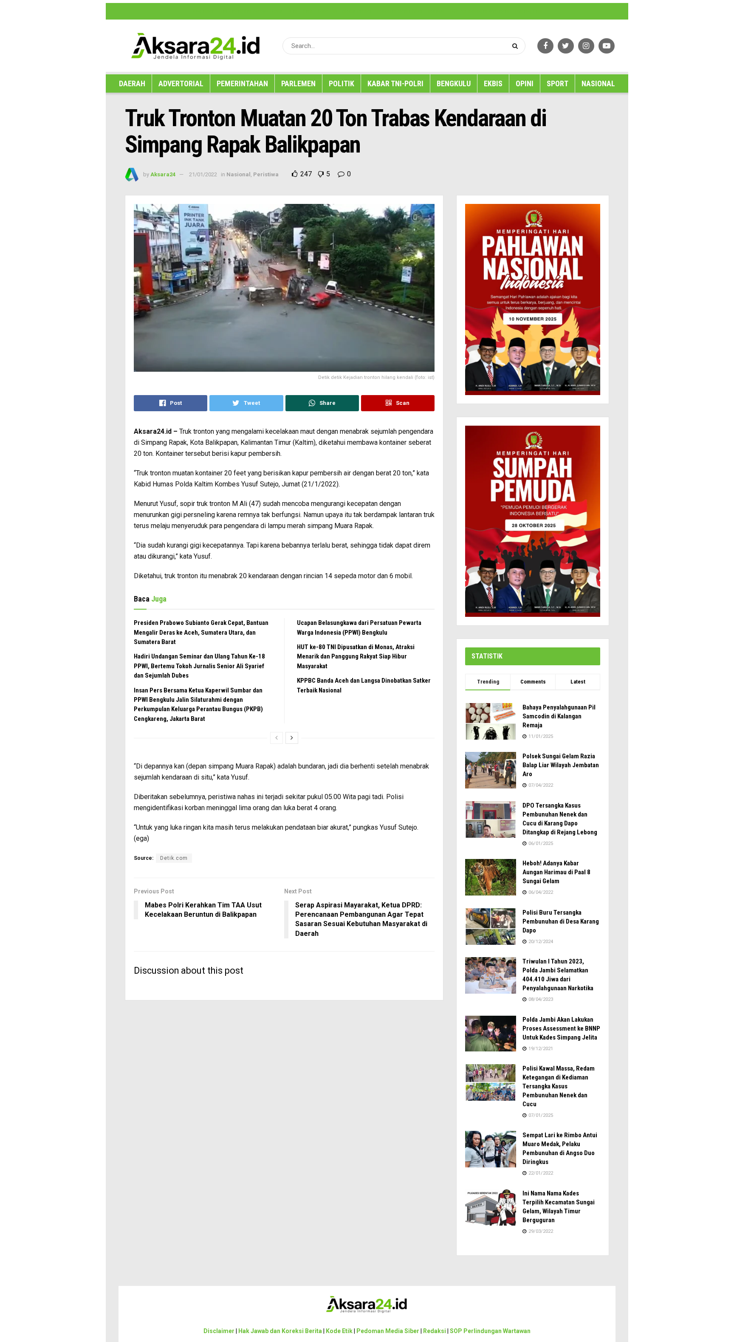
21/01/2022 (203, 174)
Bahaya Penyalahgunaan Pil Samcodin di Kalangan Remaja (559, 716)
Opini (525, 83)
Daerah (132, 83)
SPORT (557, 83)
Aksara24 (162, 174)
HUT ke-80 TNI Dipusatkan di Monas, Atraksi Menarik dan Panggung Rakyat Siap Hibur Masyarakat (356, 656)
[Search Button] (516, 45)
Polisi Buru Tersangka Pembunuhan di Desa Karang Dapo (560, 921)
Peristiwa (266, 174)
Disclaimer (203, 11)
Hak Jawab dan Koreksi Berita (250, 11)
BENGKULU (454, 83)
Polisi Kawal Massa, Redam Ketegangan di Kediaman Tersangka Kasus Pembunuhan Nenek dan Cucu (558, 1086)
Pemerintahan (242, 83)
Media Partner (357, 11)
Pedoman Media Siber (400, 11)
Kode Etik (327, 11)
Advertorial (180, 83)
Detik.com (174, 858)
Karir (308, 11)
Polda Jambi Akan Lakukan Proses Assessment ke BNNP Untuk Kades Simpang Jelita (561, 1028)
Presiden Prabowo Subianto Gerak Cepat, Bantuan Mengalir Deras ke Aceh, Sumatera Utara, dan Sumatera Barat (201, 632)
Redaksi (436, 11)
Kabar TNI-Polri (395, 83)
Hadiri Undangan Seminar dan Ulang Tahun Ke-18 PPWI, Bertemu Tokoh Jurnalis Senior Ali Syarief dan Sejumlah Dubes (199, 666)
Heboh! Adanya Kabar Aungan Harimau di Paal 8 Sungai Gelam (556, 872)
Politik (341, 83)
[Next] (291, 738)
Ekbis (493, 83)
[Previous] (276, 738)
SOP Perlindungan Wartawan (479, 11)
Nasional (598, 83)
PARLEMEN (298, 83)
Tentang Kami (528, 11)
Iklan (293, 11)
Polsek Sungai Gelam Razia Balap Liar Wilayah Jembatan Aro (560, 765)
